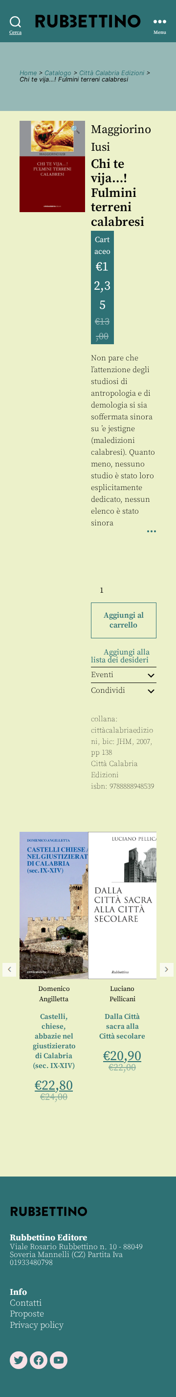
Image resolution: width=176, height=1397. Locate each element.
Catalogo (57, 73)
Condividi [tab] (108, 690)
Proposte (27, 1313)
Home (28, 73)
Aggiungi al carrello (124, 620)
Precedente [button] (9, 970)
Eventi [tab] (102, 675)
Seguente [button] (167, 970)
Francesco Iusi (151, 1007)
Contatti (26, 1303)
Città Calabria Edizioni (111, 73)
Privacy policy (37, 1325)
